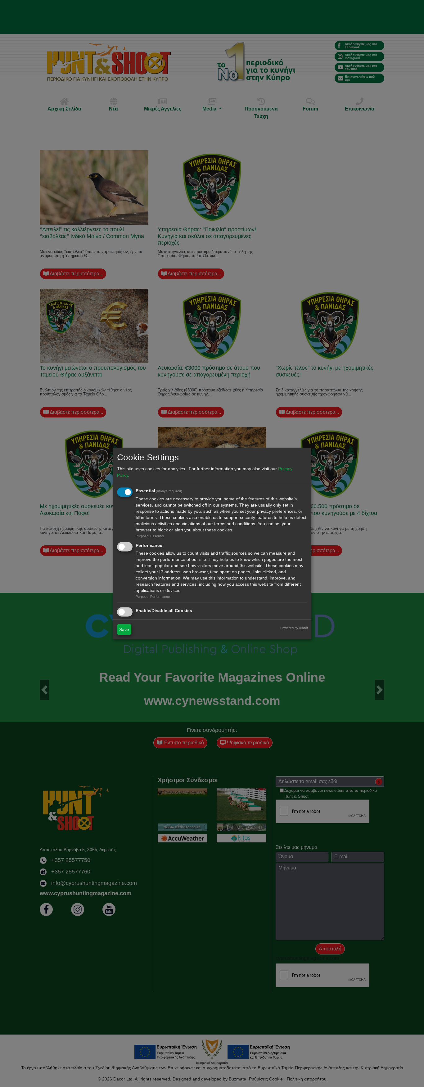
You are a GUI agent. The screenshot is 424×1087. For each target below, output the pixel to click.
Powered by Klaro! (294, 627)
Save (124, 629)
